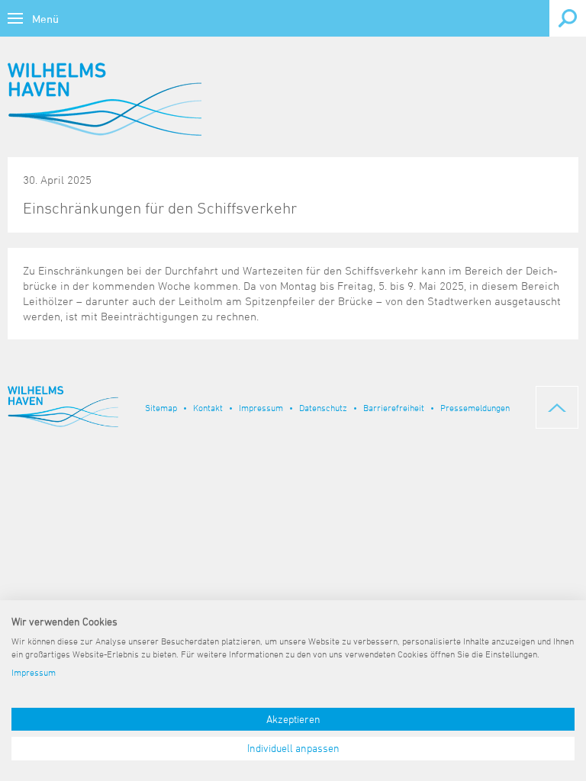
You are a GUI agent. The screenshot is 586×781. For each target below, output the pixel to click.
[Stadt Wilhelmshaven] (104, 99)
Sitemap (161, 407)
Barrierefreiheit (393, 407)
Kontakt (208, 407)
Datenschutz (323, 407)
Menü (45, 18)
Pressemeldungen (475, 407)
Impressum (261, 407)
